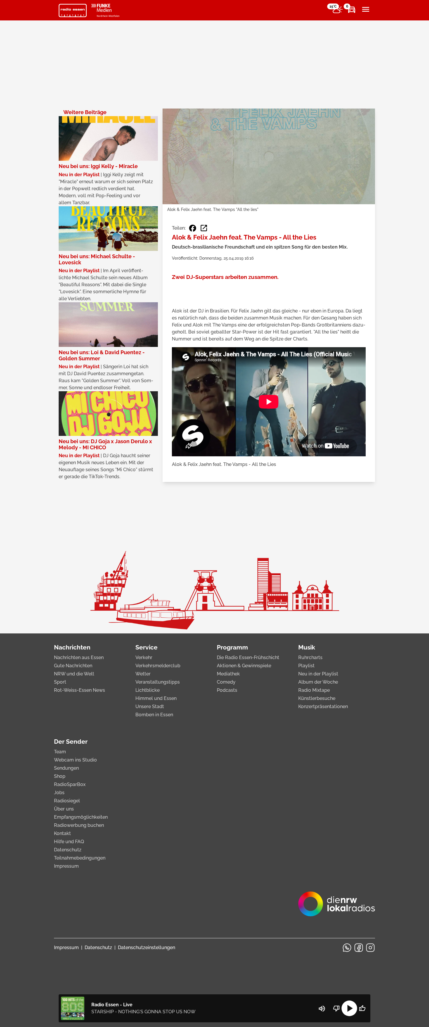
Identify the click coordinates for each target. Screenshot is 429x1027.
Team (60, 751)
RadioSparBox (70, 784)
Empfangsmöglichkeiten (81, 817)
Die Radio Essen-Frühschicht (248, 657)
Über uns (64, 809)
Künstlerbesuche (316, 698)
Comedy (226, 682)
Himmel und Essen (156, 698)
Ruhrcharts (310, 657)
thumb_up (362, 1008)
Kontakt (62, 833)
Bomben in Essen (154, 714)
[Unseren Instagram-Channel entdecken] (370, 947)
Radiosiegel (67, 801)
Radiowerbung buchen (79, 825)
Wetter (143, 674)
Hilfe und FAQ (69, 841)
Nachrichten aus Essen (79, 657)
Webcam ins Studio (75, 760)
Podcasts (227, 690)
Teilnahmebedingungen (79, 858)
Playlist (306, 665)
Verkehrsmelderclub (157, 665)
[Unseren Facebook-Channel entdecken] (358, 947)
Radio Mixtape (314, 690)
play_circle (349, 1008)
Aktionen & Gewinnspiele (244, 665)
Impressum (66, 866)
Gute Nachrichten (73, 665)
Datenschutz (67, 850)
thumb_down (336, 1008)
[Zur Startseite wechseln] (73, 10)
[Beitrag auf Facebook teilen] (192, 228)
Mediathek (228, 674)
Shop (59, 776)
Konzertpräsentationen (323, 706)
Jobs (59, 792)
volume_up (322, 1009)
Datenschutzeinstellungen (146, 947)
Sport (60, 682)
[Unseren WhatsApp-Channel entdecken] (347, 947)
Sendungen (66, 768)
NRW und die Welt (74, 674)
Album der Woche (318, 682)
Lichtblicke (147, 690)
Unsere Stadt (149, 706)
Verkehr (143, 657)
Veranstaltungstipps (157, 682)
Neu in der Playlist (318, 674)
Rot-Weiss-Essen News (79, 690)
